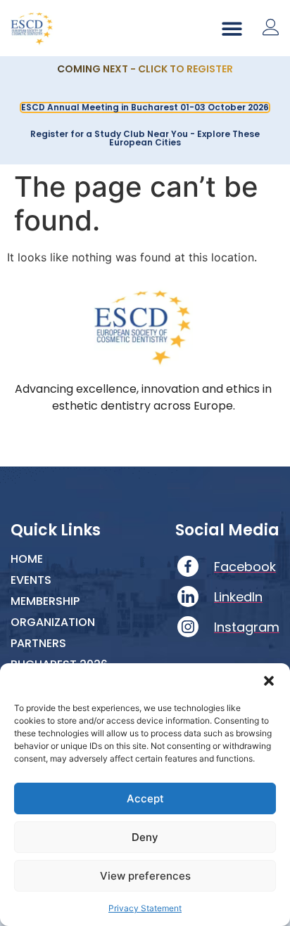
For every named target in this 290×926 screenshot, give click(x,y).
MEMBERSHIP (45, 601)
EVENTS (31, 580)
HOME (27, 559)
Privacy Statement (145, 908)
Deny (145, 837)
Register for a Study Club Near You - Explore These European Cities (145, 138)
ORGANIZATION (53, 622)
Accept (145, 798)
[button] (269, 681)
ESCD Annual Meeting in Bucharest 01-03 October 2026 (145, 107)
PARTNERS (38, 644)
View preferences (145, 875)
